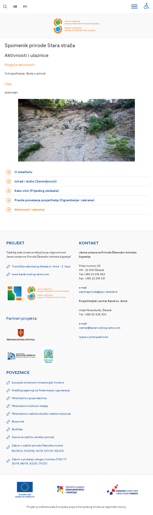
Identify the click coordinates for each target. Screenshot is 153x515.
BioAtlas (17, 429)
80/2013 (17, 451)
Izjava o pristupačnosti (93, 337)
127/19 (48, 451)
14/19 (39, 451)
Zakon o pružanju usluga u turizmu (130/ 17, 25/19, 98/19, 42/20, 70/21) (39, 461)
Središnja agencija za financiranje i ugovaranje (41, 390)
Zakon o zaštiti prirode (26, 445)
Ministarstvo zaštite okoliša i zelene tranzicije (41, 413)
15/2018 (29, 451)
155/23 (58, 451)
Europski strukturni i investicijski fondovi (38, 382)
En (25, 6)
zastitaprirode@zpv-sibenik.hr (98, 292)
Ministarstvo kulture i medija (30, 406)
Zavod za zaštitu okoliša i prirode (33, 437)
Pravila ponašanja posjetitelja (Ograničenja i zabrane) (54, 200)
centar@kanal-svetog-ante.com (99, 328)
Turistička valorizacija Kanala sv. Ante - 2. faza (41, 266)
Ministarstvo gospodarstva (29, 398)
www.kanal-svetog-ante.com (30, 274)
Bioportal (18, 421)
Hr (15, 6)
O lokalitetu (23, 172)
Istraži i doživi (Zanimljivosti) (36, 181)
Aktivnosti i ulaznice (29, 209)
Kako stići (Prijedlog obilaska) (37, 191)
